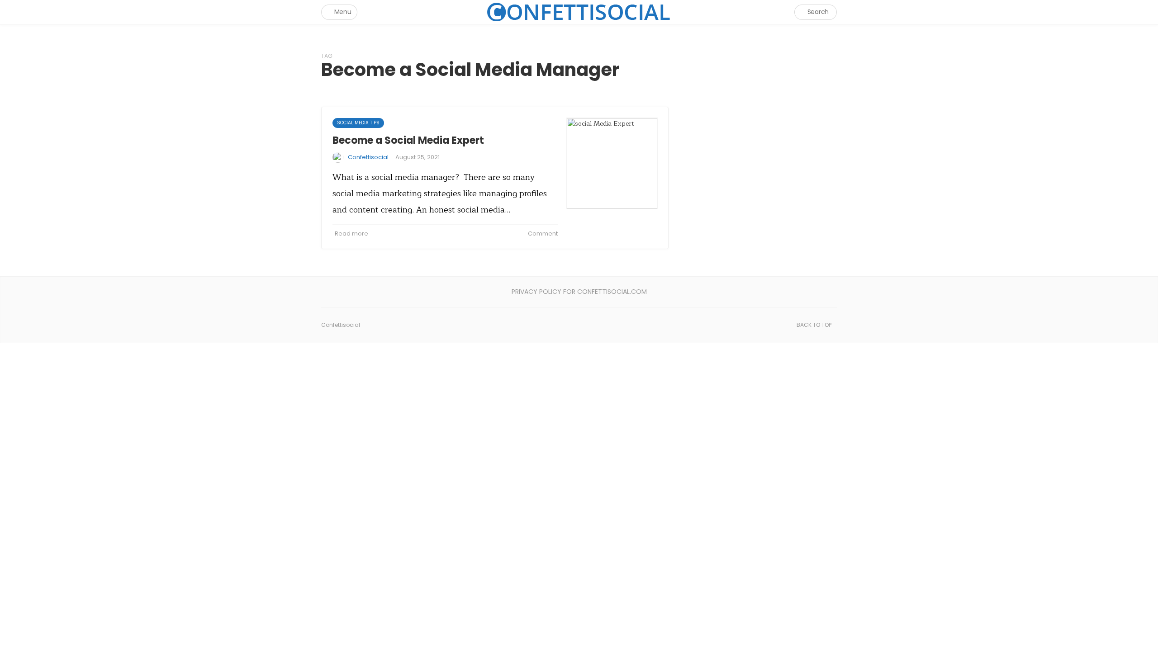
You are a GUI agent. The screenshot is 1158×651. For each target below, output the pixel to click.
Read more (351, 233)
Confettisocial (368, 157)
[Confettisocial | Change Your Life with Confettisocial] (579, 12)
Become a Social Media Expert (408, 140)
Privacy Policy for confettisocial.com (579, 291)
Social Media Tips (358, 122)
